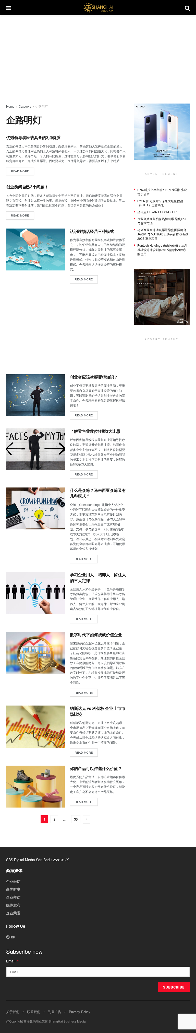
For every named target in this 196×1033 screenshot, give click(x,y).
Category (25, 106)
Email (12, 960)
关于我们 (12, 1011)
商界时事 (13, 889)
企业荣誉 (13, 912)
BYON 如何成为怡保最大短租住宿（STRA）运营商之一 (160, 203)
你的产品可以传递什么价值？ (96, 768)
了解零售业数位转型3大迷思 (95, 431)
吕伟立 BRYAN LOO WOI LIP (157, 212)
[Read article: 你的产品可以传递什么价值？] (35, 787)
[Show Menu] (8, 7)
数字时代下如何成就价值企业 (96, 635)
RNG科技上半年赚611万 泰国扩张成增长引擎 (162, 191)
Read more (22, 170)
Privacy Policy (79, 1011)
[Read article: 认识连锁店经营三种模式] (35, 249)
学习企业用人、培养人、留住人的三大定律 (98, 577)
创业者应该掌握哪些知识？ (94, 377)
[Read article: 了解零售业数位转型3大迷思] (35, 449)
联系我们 (33, 1011)
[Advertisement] (101, 59)
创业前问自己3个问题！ (27, 187)
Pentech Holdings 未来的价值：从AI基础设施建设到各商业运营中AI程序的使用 (162, 249)
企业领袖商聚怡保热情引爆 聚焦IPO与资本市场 (161, 221)
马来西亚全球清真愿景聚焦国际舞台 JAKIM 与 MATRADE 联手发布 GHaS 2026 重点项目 (162, 234)
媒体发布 (13, 904)
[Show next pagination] (86, 819)
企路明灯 (41, 106)
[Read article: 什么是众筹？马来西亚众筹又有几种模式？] (35, 508)
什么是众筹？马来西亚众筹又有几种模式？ (98, 493)
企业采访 (13, 881)
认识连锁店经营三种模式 (92, 231)
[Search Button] (187, 7)
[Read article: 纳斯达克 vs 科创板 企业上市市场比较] (35, 726)
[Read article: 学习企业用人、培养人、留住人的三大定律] (35, 593)
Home (10, 106)
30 (76, 819)
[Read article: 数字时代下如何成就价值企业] (35, 653)
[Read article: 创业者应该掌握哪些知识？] (35, 395)
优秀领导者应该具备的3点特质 (33, 137)
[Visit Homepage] (98, 8)
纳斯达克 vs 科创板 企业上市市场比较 (97, 711)
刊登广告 (54, 1011)
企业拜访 (13, 897)
